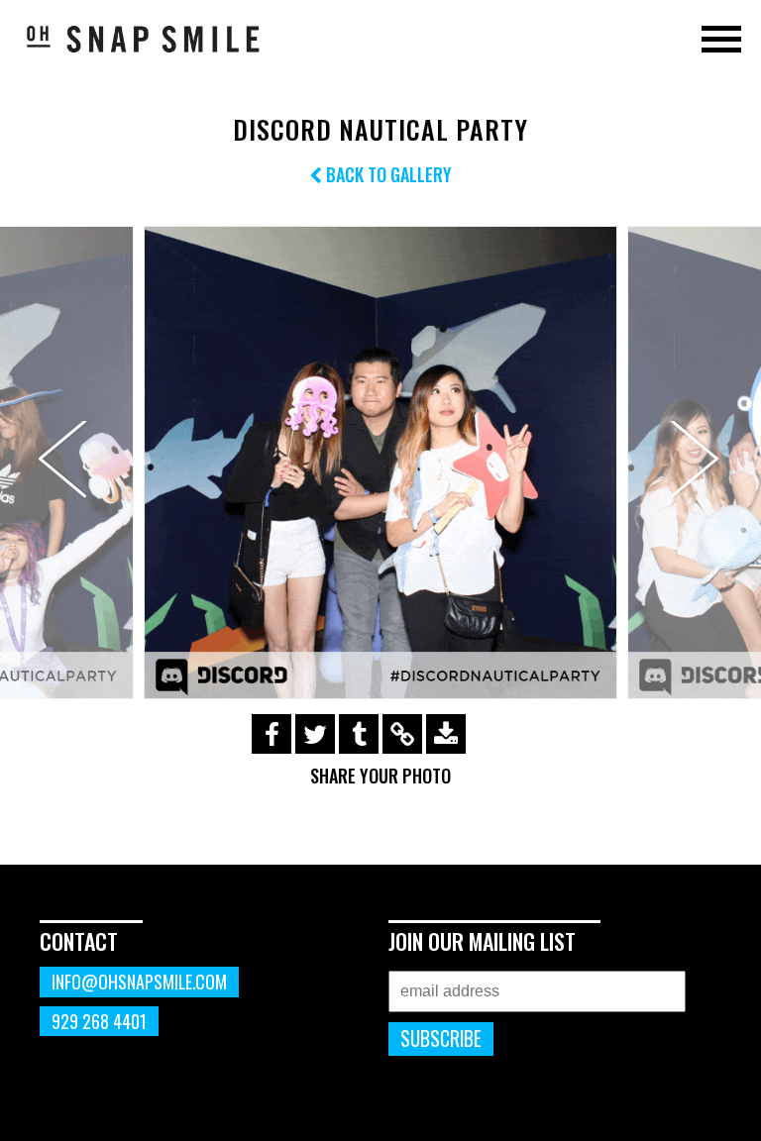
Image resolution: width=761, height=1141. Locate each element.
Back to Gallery (387, 174)
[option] (380, 462)
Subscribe (441, 1038)
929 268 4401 (99, 1021)
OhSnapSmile (144, 38)
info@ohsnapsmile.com (139, 981)
